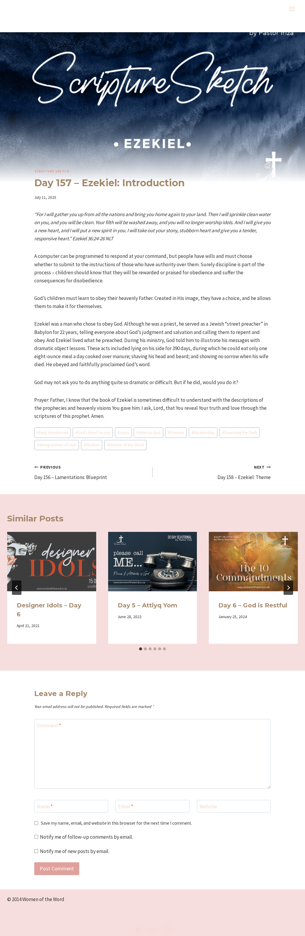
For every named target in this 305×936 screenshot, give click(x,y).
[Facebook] (137, 929)
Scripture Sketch (51, 171)
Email (125, 806)
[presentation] (51, 561)
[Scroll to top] (290, 927)
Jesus (123, 432)
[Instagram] (168, 929)
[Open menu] (292, 9)
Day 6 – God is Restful (252, 605)
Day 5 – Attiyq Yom (147, 605)
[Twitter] (152, 929)
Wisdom (91, 444)
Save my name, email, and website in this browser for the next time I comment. (116, 823)
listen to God (148, 432)
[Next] (288, 588)
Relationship (203, 432)
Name (45, 806)
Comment (49, 725)
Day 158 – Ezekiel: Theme (244, 473)
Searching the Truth (239, 432)
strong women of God (56, 444)
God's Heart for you (92, 432)
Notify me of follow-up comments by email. (86, 837)
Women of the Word (125, 444)
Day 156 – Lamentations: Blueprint (70, 473)
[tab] (140, 648)
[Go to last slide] (16, 588)
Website (208, 806)
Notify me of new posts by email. (74, 851)
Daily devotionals (52, 432)
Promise (176, 432)
